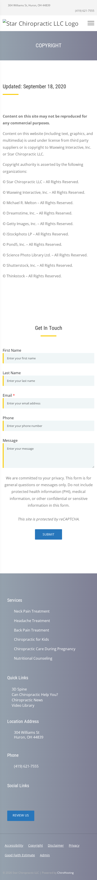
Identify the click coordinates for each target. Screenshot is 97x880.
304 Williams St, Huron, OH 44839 (28, 5)
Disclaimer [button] (56, 845)
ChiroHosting (65, 873)
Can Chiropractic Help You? (35, 694)
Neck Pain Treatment (32, 611)
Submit (48, 534)
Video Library (23, 705)
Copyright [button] (35, 845)
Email (9, 395)
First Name (12, 350)
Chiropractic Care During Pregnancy (44, 649)
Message (10, 440)
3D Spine (19, 689)
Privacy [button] (74, 845)
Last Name (12, 372)
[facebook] (19, 797)
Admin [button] (45, 855)
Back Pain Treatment (31, 630)
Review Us (21, 815)
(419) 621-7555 (84, 11)
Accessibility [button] (14, 845)
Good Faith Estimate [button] (20, 855)
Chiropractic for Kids (31, 639)
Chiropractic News (27, 700)
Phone (8, 417)
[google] (9, 797)
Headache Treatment (32, 620)
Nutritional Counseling (33, 658)
